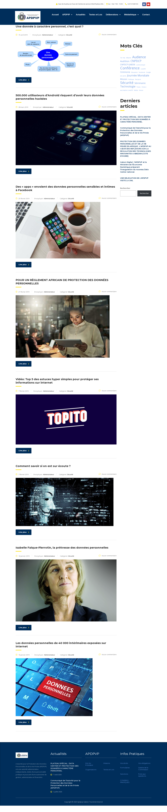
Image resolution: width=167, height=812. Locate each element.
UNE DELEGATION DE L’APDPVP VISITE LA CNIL (134, 179)
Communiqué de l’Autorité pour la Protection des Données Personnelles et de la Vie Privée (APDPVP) (135, 131)
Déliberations (112, 14)
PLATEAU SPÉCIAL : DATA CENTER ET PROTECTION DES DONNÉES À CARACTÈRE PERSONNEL (135, 119)
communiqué (140, 65)
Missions (106, 763)
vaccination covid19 (126, 90)
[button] (67, 14)
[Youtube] (148, 4)
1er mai (122, 58)
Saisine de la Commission (143, 769)
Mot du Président (89, 764)
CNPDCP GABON (127, 64)
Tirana (138, 87)
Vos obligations (144, 763)
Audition (124, 61)
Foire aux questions (142, 775)
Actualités (80, 14)
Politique (131, 79)
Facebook (142, 72)
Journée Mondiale (138, 75)
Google (148, 72)
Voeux (141, 90)
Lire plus (23, 80)
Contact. (146, 14)
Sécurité (126, 82)
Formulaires (125, 768)
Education (134, 72)
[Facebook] (144, 4)
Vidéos (136, 90)
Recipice (138, 79)
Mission (123, 79)
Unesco (144, 87)
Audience (139, 57)
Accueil (55, 14)
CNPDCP (136, 60)
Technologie (127, 86)
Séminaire (140, 83)
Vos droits (124, 763)
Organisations (90, 770)
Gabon (86, 802)
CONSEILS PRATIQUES (124, 781)
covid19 (143, 69)
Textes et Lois (95, 14)
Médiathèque (130, 14)
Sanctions (124, 774)
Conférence (130, 68)
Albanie (128, 58)
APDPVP (66, 14)
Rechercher (125, 188)
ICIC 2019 (123, 76)
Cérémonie (125, 72)
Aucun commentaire (109, 34)
